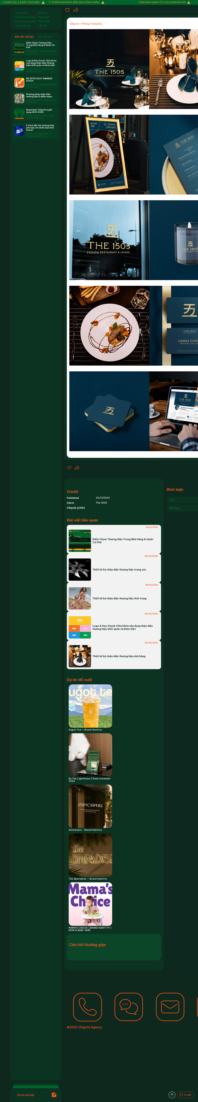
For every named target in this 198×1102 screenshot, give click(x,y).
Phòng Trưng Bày (92, 23)
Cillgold (73, 23)
